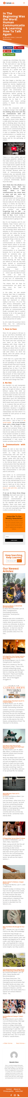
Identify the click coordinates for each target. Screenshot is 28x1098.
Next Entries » (20, 1043)
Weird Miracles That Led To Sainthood (11, 794)
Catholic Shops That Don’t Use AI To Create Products (13, 701)
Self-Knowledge (19, 931)
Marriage (21, 1021)
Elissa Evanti (9, 749)
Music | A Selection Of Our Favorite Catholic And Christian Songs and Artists (13, 753)
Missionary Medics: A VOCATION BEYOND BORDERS (12, 606)
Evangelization (12, 610)
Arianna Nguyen (10, 660)
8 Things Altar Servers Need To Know (14, 838)
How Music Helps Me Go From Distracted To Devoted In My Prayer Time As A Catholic (13, 747)
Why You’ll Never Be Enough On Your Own (13, 927)
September (6, 614)
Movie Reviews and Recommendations (11, 975)
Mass (9, 842)
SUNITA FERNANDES (11, 840)
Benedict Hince (9, 37)
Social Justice (15, 614)
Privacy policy (8, 1091)
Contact (9, 1089)
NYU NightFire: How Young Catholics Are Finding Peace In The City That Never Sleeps (14, 657)
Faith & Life (16, 705)
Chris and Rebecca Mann (12, 796)
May (4, 751)
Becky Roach (9, 703)
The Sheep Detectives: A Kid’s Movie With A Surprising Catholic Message (13, 970)
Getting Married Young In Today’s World (13, 1016)
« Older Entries (7, 1043)
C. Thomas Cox (9, 929)
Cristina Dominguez (11, 972)
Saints (12, 798)
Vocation (6, 616)
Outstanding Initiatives (10, 612)
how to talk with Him (10, 488)
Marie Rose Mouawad (11, 608)
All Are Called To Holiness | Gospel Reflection (13, 882)
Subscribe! (19, 1091)
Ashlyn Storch (9, 1019)
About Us (17, 1089)
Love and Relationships (10, 1021)
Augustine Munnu (10, 885)
